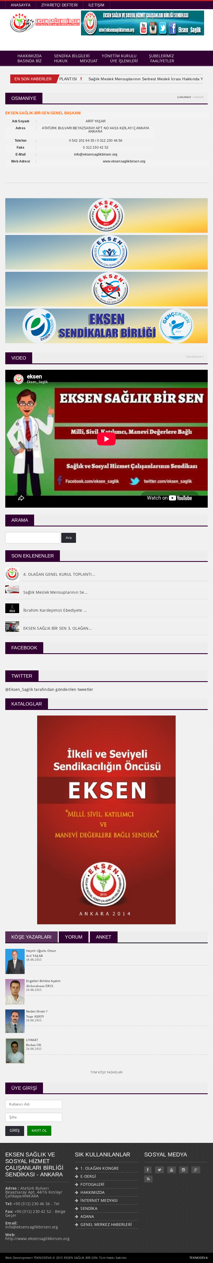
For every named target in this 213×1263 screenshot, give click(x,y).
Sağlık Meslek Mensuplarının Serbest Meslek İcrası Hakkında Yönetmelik (144, 79)
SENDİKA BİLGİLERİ (72, 55)
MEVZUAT (89, 60)
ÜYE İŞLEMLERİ (124, 60)
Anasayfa (21, 5)
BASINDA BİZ (29, 60)
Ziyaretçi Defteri (59, 5)
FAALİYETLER (162, 60)
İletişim (96, 5)
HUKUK (61, 60)
